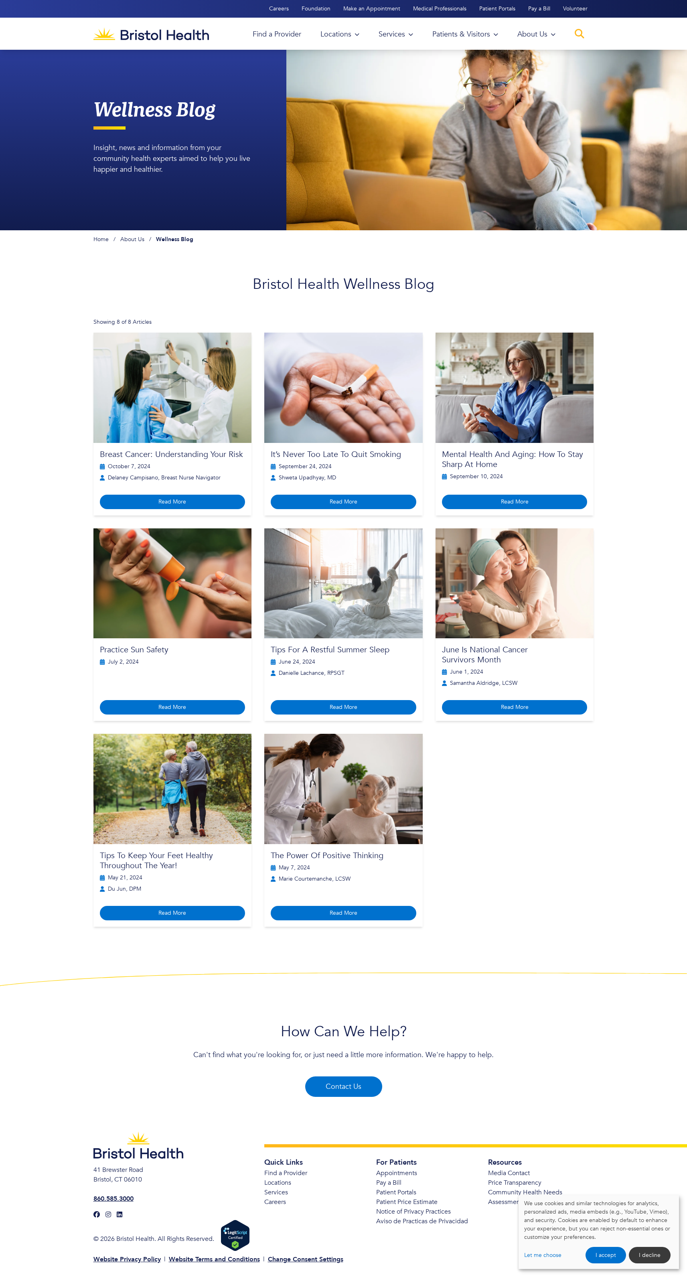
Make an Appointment (371, 8)
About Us (132, 239)
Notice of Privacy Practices (413, 1211)
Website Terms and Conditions (214, 1259)
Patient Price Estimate (407, 1202)
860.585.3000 (113, 1198)
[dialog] (599, 1232)
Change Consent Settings (305, 1259)
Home (101, 239)
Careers (279, 8)
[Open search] (579, 33)
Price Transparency (514, 1182)
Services (276, 1192)
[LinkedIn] (119, 1214)
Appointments (396, 1173)
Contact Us (343, 1087)
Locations (277, 1182)
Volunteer (575, 8)
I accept (606, 1255)
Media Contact (509, 1173)
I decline (650, 1255)
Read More (172, 502)
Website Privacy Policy (127, 1259)
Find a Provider (285, 1173)
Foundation (316, 8)
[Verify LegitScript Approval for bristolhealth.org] (235, 1235)
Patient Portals (497, 8)
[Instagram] (108, 1214)
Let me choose (542, 1255)
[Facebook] (96, 1214)
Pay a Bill (539, 8)
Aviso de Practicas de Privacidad (422, 1221)
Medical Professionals (439, 8)
